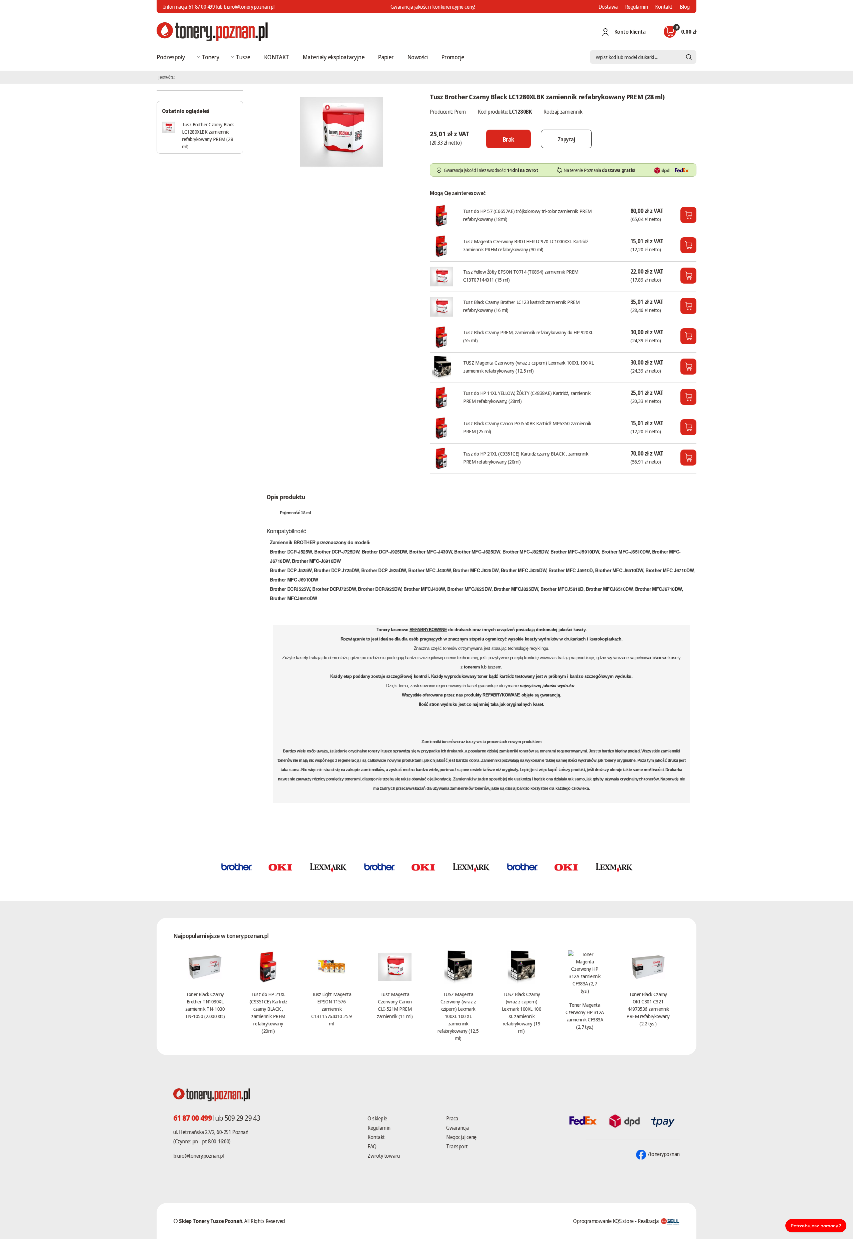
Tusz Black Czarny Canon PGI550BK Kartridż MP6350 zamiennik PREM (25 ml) (527, 427)
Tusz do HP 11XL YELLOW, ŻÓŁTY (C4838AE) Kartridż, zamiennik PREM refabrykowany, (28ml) (526, 397)
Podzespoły (171, 57)
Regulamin (636, 6)
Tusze (243, 57)
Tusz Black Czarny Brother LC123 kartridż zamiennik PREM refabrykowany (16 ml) (521, 306)
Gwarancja (457, 1127)
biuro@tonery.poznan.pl (198, 1155)
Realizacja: (649, 1221)
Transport (457, 1146)
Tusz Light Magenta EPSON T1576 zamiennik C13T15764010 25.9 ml (331, 1009)
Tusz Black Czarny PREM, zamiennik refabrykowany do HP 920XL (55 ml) (528, 336)
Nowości (417, 57)
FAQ (372, 1146)
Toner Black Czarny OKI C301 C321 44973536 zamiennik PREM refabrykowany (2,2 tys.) (648, 1009)
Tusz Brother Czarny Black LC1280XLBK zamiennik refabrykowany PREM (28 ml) (208, 135)
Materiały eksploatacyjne (334, 57)
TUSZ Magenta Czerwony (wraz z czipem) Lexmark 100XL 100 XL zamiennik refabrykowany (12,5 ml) (528, 366)
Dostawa (608, 6)
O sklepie (377, 1118)
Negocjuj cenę (461, 1137)
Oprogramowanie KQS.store (603, 1221)
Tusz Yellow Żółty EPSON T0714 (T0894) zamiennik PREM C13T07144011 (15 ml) (520, 275)
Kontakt (663, 6)
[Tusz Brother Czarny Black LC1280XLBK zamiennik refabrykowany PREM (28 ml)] (341, 131)
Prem (460, 111)
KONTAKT (276, 57)
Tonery (211, 57)
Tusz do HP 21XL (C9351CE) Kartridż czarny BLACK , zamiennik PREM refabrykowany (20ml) (525, 457)
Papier (386, 57)
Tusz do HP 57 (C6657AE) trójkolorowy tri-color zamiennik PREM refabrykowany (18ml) (527, 215)
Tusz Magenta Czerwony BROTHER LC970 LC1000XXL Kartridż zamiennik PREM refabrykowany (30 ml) (525, 245)
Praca (452, 1118)
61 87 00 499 (202, 6)
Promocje (452, 57)
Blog (685, 6)
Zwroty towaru (384, 1155)
